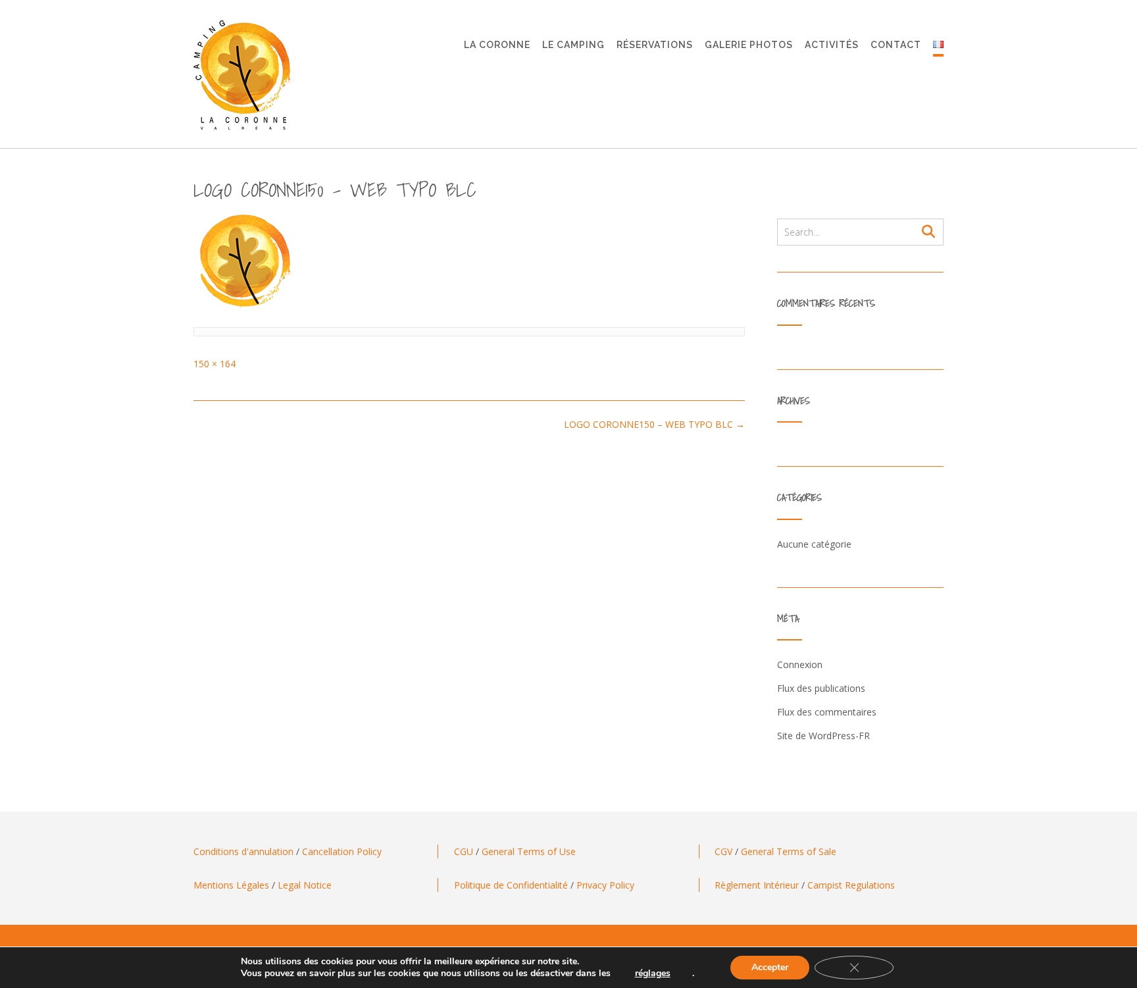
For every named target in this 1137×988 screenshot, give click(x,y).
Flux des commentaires (826, 712)
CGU (463, 851)
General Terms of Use (529, 851)
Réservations (655, 44)
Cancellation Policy (342, 851)
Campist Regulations (851, 885)
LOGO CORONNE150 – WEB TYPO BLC (654, 424)
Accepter (769, 967)
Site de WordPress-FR (823, 735)
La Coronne (497, 44)
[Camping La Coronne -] (242, 75)
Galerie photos (749, 44)
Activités (832, 44)
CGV (723, 851)
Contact (896, 44)
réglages (652, 973)
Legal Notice (305, 885)
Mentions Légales (231, 885)
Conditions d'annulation (243, 851)
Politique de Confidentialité (511, 885)
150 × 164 (214, 363)
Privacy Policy (605, 885)
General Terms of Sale (788, 851)
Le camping (573, 44)
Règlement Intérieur (757, 885)
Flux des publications (821, 688)
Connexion (799, 664)
